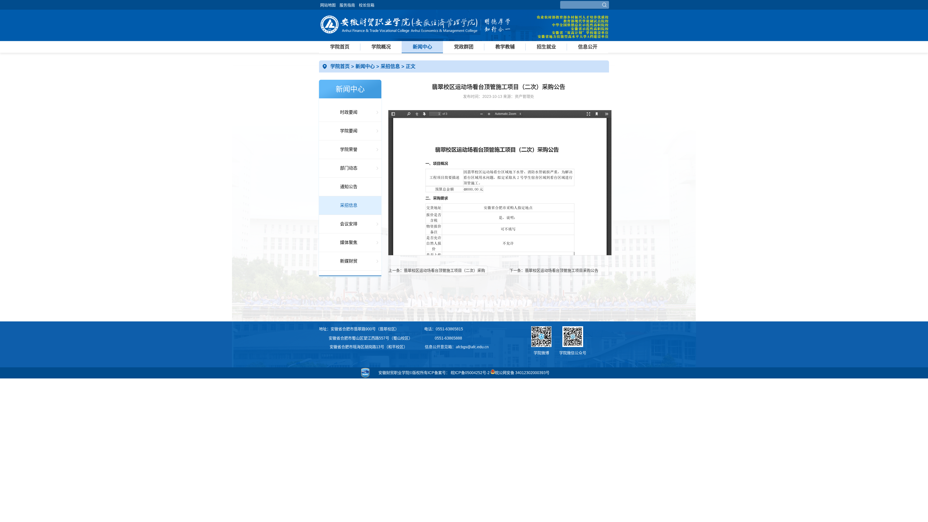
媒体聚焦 (348, 242)
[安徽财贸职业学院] (415, 37)
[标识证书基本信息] (345, 377)
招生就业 (546, 47)
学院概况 (381, 47)
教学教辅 (505, 47)
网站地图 (328, 5)
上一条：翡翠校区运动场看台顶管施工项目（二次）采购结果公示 (436, 272)
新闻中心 (422, 47)
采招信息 (391, 66)
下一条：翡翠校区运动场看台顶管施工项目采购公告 (553, 270)
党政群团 (463, 47)
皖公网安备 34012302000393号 (522, 373)
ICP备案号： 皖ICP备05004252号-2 (459, 373)
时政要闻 (348, 112)
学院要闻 (348, 131)
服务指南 (347, 5)
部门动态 (348, 168)
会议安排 (348, 224)
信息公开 (587, 47)
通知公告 (348, 186)
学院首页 (339, 47)
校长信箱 (366, 5)
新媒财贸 (348, 261)
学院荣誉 (348, 149)
